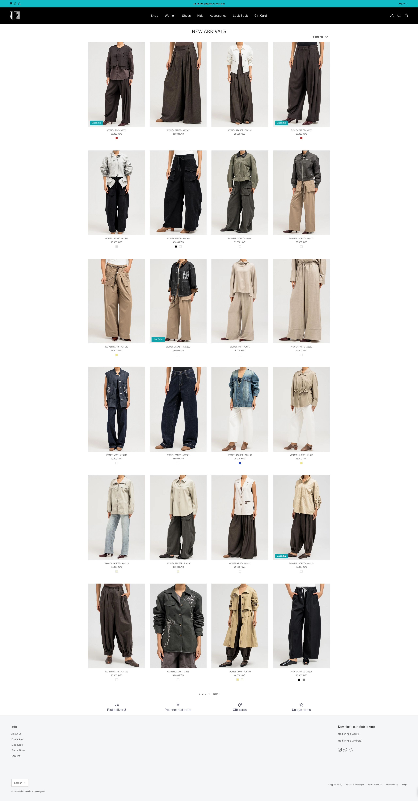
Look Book (240, 15)
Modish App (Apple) (349, 734)
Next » (216, 694)
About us (16, 734)
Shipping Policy (335, 784)
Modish (21, 791)
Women (170, 15)
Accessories (218, 15)
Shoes (186, 15)
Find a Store (18, 750)
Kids (200, 15)
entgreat (41, 791)
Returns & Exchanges (355, 784)
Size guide (17, 745)
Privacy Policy (392, 784)
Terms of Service (375, 784)
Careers (15, 756)
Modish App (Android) (350, 741)
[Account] (391, 15)
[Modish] (15, 15)
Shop (154, 15)
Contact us (17, 739)
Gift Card (260, 15)
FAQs (404, 784)
